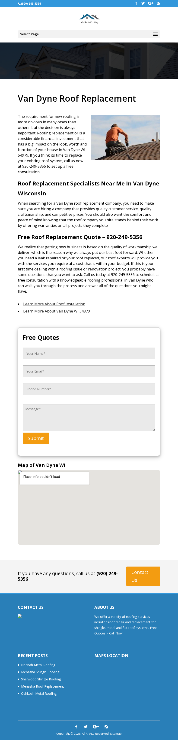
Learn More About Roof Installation (54, 303)
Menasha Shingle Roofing (40, 672)
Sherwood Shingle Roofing (41, 679)
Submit (36, 438)
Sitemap (116, 733)
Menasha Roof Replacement (42, 686)
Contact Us (139, 576)
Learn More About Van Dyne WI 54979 (56, 311)
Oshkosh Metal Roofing (39, 693)
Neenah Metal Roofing (38, 665)
